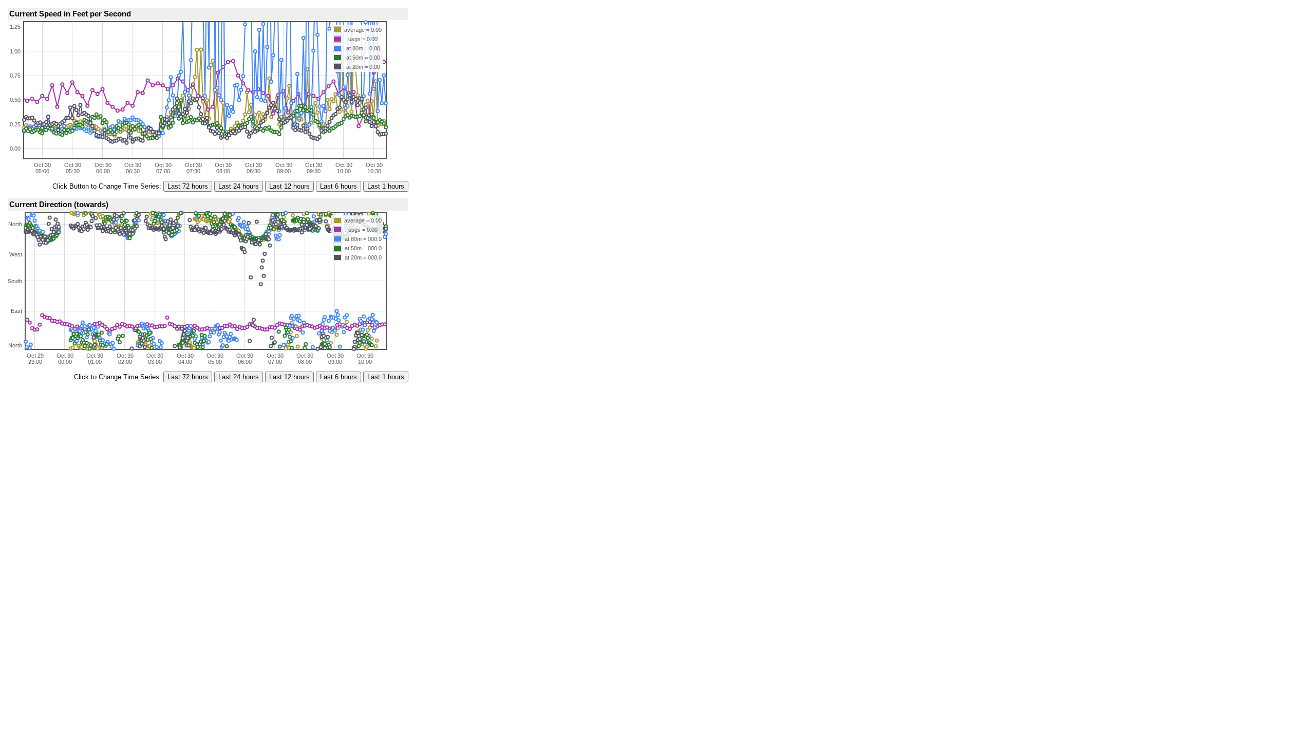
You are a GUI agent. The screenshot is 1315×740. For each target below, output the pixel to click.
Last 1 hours (385, 186)
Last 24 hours (238, 186)
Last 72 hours (187, 186)
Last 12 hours (289, 186)
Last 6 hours (338, 186)
